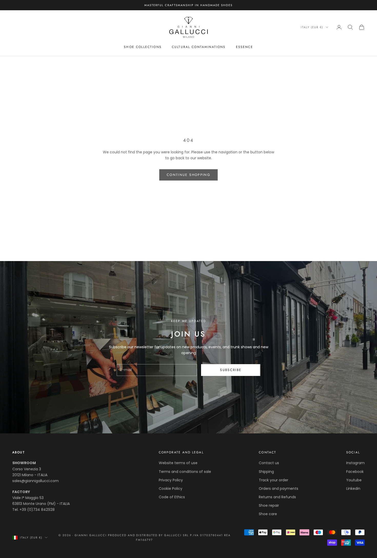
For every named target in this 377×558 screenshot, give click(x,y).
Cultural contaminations (199, 47)
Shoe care (268, 513)
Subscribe (230, 369)
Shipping (266, 471)
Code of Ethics (172, 497)
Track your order (273, 480)
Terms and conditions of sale (185, 471)
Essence (244, 47)
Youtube (354, 480)
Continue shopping (188, 174)
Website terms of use (178, 462)
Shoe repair (269, 505)
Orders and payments (278, 488)
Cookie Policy (170, 488)
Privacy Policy (171, 480)
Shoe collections (143, 47)
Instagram (355, 462)
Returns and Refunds (277, 497)
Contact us (269, 462)
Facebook (355, 471)
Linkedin (353, 488)
